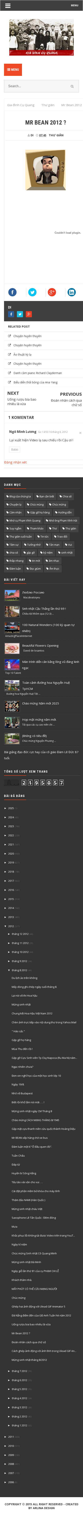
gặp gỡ (31, 552)
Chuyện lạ (15, 504)
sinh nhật (67, 552)
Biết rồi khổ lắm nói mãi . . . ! (28, 1102)
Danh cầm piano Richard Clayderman (37, 373)
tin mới (36, 560)
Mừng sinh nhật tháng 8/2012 (29, 1360)
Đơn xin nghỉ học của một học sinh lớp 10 (36, 1075)
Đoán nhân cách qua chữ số (66, 402)
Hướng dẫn (65, 512)
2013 (11, 917)
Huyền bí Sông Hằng (24, 1173)
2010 (11, 1446)
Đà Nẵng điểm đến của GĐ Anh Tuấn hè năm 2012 (41, 1315)
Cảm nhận (15, 512)
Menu (14, 70)
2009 (11, 1455)
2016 (11, 890)
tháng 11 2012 (20, 943)
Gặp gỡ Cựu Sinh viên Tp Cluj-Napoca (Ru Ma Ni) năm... (44, 1058)
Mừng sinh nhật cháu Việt (27, 1209)
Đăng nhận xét (15, 462)
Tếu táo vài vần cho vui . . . (27, 1182)
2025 (11, 808)
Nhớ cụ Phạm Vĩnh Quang (24, 520)
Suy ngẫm (15, 528)
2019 (11, 862)
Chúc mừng (59, 504)
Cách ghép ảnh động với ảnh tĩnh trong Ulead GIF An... (44, 1351)
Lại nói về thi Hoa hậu (24, 995)
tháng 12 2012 (20, 934)
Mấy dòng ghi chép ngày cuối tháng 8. (34, 987)
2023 (11, 826)
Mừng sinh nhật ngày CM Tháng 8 (32, 1111)
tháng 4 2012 (19, 1398)
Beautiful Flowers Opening (40, 645)
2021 (11, 844)
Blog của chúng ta (20, 496)
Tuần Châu (18, 1155)
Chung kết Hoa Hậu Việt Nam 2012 (32, 1013)
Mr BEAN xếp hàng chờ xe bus (30, 1138)
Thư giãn (56, 135)
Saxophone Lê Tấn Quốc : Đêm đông (34, 1217)
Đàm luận (15, 568)
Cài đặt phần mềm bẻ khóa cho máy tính (36, 1191)
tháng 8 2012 (19, 970)
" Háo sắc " (18, 1031)
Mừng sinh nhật (21, 1004)
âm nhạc (54, 560)
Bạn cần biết (46, 496)
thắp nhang (16, 560)
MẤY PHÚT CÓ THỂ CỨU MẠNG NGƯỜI (34, 1289)
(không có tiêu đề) (34, 736)
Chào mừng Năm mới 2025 (40, 703)
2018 (11, 871)
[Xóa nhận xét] (80, 432)
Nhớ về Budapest (22, 1093)
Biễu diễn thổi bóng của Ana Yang (35, 382)
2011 (11, 1437)
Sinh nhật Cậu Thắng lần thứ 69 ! (44, 608)
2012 (11, 926)
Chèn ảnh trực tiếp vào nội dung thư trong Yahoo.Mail (44, 1022)
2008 (11, 1464)
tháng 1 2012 (19, 1425)
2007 (11, 1473)
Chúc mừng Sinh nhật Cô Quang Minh (34, 1253)
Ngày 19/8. (18, 1084)
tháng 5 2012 (19, 1389)
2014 (11, 908)
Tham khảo (37, 528)
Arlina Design (44, 1508)
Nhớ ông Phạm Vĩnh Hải (63, 520)
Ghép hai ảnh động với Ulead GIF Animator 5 (38, 1306)
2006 (11, 1482)
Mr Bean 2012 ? (21, 1333)
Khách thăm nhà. (22, 1280)
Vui (70, 544)
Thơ (54, 528)
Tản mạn (54, 544)
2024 (11, 817)
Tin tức (44, 536)
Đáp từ (16, 1164)
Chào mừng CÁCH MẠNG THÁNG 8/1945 (35, 1120)
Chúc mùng (37, 504)
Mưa (14, 1226)
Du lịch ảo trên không (24, 978)
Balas (14, 449)
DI (9, 307)
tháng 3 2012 (19, 1407)
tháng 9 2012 (19, 961)
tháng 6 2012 (19, 1380)
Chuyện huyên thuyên (27, 336)
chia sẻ (13, 552)
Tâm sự (14, 544)
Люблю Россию (33, 592)
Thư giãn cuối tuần (20, 536)
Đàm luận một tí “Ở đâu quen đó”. (32, 1146)
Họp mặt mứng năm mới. (39, 719)
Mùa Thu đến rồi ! (22, 1049)
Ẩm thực (54, 568)
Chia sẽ (67, 496)
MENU (74, 5)
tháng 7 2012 (19, 1371)
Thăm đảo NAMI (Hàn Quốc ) (28, 1200)
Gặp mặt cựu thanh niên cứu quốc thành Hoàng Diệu (43, 1129)
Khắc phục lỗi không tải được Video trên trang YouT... (43, 1235)
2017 (11, 881)
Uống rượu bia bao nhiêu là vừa (21, 401)
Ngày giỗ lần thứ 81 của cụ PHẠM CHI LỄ (35, 1271)
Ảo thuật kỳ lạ (22, 354)
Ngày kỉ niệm (19, 1244)
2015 (11, 899)
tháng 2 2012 (19, 1416)
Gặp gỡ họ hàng (40, 512)
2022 (11, 835)
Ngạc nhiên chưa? (22, 1067)
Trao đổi (62, 536)
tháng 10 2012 (20, 952)
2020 (11, 853)
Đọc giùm (35, 568)
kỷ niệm (48, 552)
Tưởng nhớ (33, 544)
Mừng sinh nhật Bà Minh (26, 1262)
